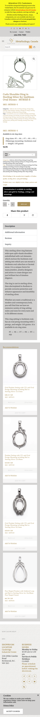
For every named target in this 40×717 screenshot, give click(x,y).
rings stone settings (8, 118)
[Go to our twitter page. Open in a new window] (34, 676)
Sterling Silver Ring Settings (18, 112)
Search (7, 47)
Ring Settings (11, 161)
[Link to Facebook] (11, 28)
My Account (13, 32)
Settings (17, 161)
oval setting (16, 115)
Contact (21, 32)
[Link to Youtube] (20, 28)
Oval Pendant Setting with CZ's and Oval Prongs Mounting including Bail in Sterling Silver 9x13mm (19, 525)
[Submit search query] (30, 47)
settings (16, 118)
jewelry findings (24, 113)
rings (33, 117)
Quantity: (6, 200)
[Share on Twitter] (15, 215)
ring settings (28, 117)
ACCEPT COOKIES (13, 711)
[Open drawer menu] (3, 41)
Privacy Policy (8, 705)
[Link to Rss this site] (28, 28)
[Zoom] (34, 59)
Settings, (17, 110)
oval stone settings (24, 115)
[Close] (38, 695)
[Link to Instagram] (14, 28)
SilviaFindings (32, 118)
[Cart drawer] (34, 47)
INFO (3, 639)
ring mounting (20, 117)
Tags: (4, 113)
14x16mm (10, 113)
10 (7, 113)
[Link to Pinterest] (22, 28)
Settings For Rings (23, 118)
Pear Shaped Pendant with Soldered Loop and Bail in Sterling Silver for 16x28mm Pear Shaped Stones (19, 593)
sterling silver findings (16, 120)
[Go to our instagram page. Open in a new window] (29, 676)
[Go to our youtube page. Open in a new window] (24, 681)
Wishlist (28, 32)
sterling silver (6, 120)
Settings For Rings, (25, 110)
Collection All (12, 160)
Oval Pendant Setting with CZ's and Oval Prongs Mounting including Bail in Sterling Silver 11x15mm (19, 389)
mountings (32, 113)
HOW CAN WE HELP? (9, 631)
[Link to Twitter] (17, 28)
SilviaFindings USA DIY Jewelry (26, 10)
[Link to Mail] (25, 28)
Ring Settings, (11, 110)
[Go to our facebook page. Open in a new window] (24, 676)
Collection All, (13, 109)
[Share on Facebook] (7, 215)
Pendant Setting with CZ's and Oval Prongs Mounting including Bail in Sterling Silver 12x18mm (17, 457)
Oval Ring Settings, (22, 109)
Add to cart (24, 204)
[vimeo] (24, 215)
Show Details (29, 402)
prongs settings (12, 117)
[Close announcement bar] (37, 13)
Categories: (6, 109)
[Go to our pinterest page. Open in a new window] (29, 681)
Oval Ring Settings (8, 115)
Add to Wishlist (11, 408)
